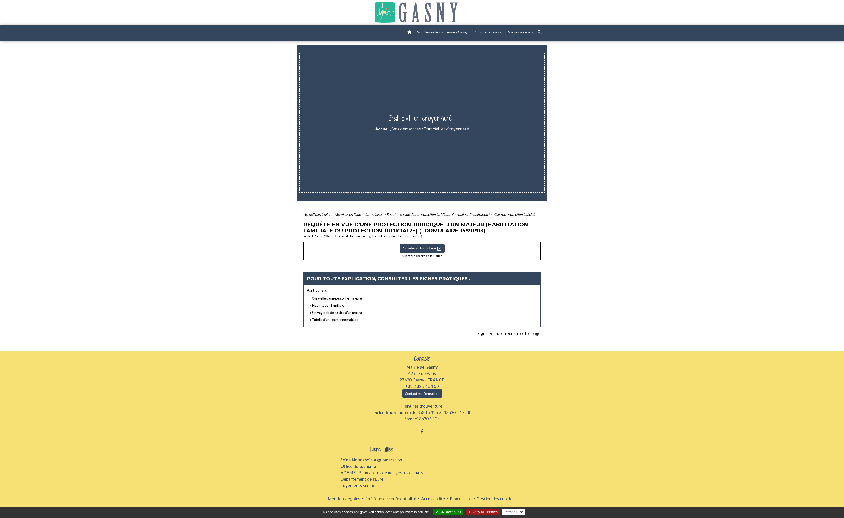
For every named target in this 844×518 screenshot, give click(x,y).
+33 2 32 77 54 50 (422, 386)
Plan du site (461, 498)
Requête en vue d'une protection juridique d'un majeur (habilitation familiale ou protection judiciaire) (462, 214)
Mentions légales (344, 498)
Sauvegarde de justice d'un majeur (337, 312)
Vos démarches (406, 128)
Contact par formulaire (422, 393)
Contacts (422, 358)
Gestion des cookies (496, 498)
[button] (409, 33)
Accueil (382, 128)
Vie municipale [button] (519, 32)
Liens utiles (381, 449)
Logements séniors (358, 485)
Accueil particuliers (318, 214)
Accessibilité (433, 498)
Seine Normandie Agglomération (371, 459)
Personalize (513, 512)
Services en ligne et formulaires (359, 214)
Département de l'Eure (362, 478)
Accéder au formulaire (422, 248)
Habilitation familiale (328, 305)
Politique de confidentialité (390, 498)
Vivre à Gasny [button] (457, 32)
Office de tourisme (358, 466)
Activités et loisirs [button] (488, 32)
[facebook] (422, 431)
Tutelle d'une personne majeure (335, 319)
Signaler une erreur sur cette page (509, 333)
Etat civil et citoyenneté (446, 128)
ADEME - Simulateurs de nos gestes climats (381, 472)
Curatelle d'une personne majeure (337, 298)
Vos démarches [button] (429, 32)
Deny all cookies (484, 512)
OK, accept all (449, 512)
